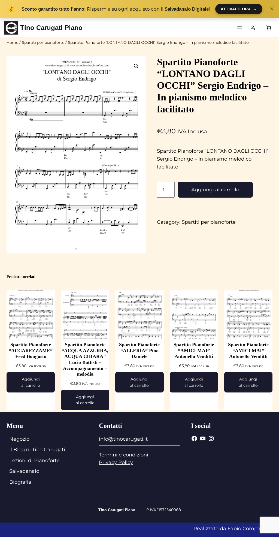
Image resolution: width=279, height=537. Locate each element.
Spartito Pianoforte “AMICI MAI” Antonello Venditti (194, 350)
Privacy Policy (116, 462)
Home (12, 42)
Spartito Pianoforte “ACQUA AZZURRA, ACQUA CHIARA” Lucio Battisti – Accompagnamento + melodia (85, 359)
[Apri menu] (239, 27)
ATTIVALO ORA (239, 9)
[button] (136, 66)
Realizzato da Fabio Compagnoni (234, 529)
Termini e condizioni (123, 455)
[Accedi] (252, 27)
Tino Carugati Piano (51, 27)
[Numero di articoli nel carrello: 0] (268, 28)
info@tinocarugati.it (123, 439)
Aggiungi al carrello (215, 190)
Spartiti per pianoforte (43, 42)
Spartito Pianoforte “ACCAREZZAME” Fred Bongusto (31, 350)
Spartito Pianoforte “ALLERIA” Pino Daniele (139, 350)
